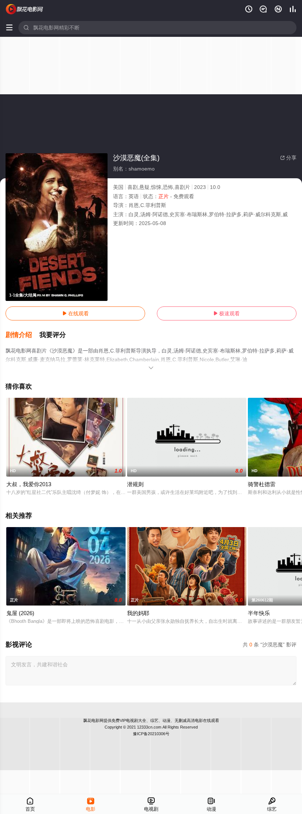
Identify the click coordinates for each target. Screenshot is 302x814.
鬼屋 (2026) (20, 613)
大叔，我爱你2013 (28, 484)
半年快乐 (259, 613)
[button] (22, 335)
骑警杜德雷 (261, 484)
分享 (288, 158)
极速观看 (226, 313)
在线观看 (75, 313)
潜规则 (135, 484)
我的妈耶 (138, 613)
